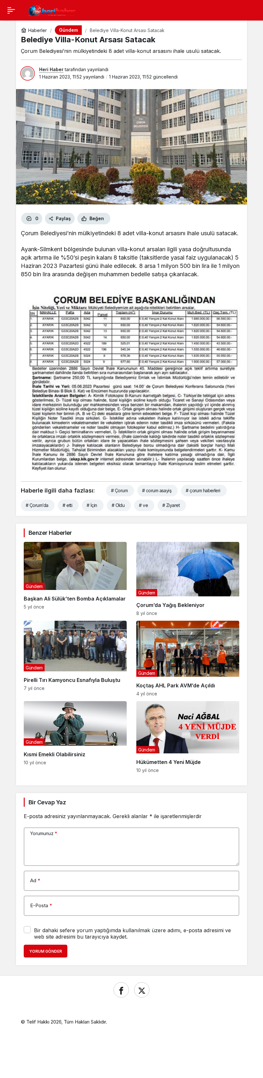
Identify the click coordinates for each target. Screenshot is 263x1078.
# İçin (92, 505)
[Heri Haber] (52, 9)
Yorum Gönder (45, 951)
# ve (143, 505)
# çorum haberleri (203, 490)
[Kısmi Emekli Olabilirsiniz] (75, 737)
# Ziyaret (171, 505)
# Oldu (118, 505)
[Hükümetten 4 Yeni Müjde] (187, 737)
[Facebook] (121, 990)
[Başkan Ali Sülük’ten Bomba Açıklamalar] (75, 579)
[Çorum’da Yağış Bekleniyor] (187, 579)
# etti (67, 505)
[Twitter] (141, 990)
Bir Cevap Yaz (47, 802)
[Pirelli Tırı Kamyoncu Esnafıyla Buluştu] (75, 658)
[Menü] (11, 10)
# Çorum (119, 490)
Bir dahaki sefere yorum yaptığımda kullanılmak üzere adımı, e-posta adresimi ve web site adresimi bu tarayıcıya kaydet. (132, 933)
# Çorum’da (37, 505)
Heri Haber (51, 69)
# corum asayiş (156, 490)
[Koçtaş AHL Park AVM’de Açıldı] (187, 658)
